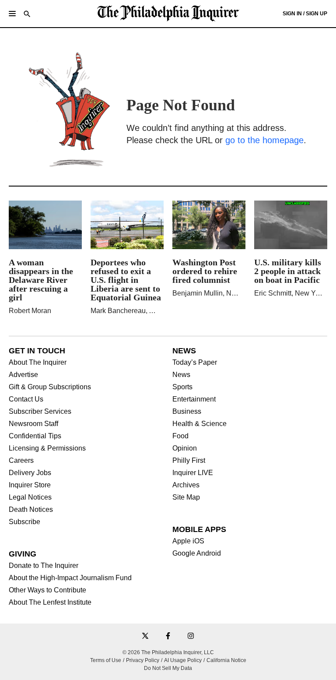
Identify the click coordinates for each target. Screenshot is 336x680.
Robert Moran (30, 310)
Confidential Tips (35, 436)
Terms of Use (105, 660)
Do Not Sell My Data (168, 668)
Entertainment (194, 399)
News (181, 374)
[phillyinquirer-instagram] (190, 636)
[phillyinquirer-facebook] (168, 636)
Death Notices (31, 509)
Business (186, 411)
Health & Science (199, 423)
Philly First (188, 460)
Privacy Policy (142, 660)
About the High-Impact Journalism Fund (70, 577)
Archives (186, 485)
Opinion (184, 448)
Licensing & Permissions (47, 448)
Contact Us (26, 399)
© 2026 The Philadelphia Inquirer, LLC (168, 652)
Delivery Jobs (30, 472)
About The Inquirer (37, 362)
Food (180, 436)
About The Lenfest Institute (50, 602)
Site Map (186, 497)
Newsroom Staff (33, 423)
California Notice (226, 660)
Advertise (23, 374)
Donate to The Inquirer (43, 565)
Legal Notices (30, 497)
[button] (12, 13)
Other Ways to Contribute (47, 590)
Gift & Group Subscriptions (50, 387)
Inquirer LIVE (192, 472)
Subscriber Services (40, 411)
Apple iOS (188, 541)
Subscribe (24, 521)
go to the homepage (264, 140)
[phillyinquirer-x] (145, 636)
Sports (182, 387)
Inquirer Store (30, 485)
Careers (21, 460)
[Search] (27, 14)
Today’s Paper (194, 362)
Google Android (196, 553)
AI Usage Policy (183, 660)
